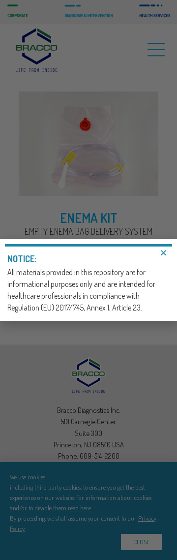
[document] (88, 280)
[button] (163, 252)
